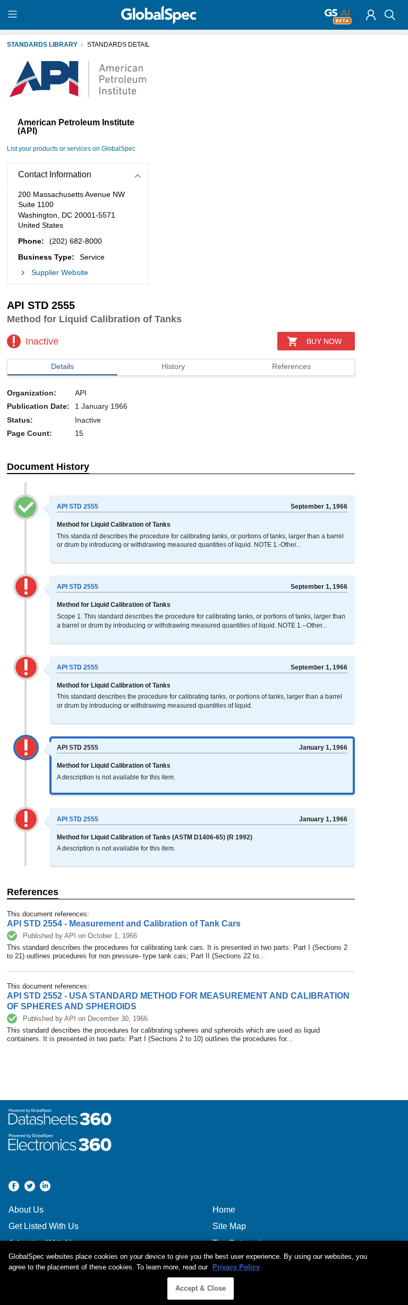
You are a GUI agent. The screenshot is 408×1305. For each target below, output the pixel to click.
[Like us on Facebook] (13, 1187)
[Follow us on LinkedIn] (45, 1187)
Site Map (229, 1226)
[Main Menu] (14, 15)
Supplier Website (59, 272)
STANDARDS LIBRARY (42, 44)
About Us (26, 1209)
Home (223, 1209)
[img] (371, 14)
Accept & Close (200, 1288)
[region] (204, 1273)
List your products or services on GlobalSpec (71, 148)
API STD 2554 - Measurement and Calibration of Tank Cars (124, 923)
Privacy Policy (236, 1267)
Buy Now (324, 341)
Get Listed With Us (43, 1226)
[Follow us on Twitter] (29, 1187)
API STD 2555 (77, 506)
